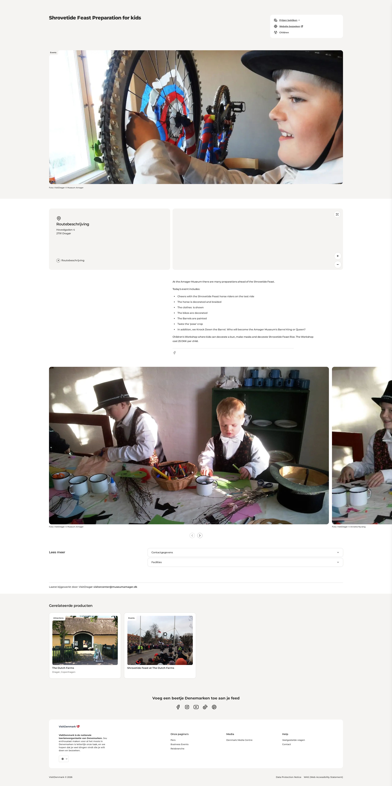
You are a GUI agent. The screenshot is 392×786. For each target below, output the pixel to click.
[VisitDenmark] (69, 726)
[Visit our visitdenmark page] (196, 707)
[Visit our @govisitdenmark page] (205, 707)
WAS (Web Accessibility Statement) (323, 777)
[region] (258, 239)
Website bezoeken (289, 26)
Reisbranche (177, 748)
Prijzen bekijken (288, 20)
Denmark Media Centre (239, 740)
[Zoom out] (337, 264)
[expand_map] (337, 214)
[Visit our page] (187, 707)
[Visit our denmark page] (178, 707)
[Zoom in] (337, 256)
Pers (173, 740)
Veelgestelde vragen (293, 740)
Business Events (179, 744)
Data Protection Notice (288, 777)
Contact (286, 744)
